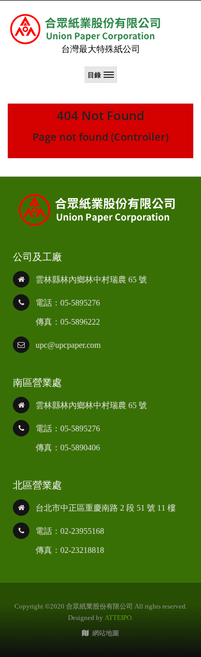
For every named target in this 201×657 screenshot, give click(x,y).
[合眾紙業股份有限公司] (85, 29)
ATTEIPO (118, 617)
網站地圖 (105, 633)
